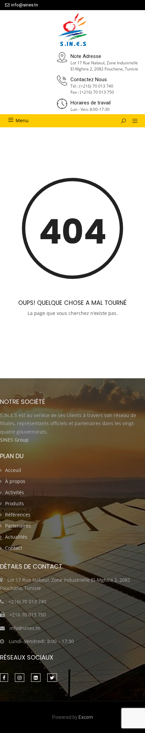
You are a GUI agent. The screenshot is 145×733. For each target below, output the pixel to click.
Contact (13, 548)
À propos (15, 481)
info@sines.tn (24, 4)
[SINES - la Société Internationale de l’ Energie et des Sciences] (72, 30)
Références (17, 514)
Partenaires (18, 525)
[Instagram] (19, 677)
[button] (132, 121)
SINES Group (14, 440)
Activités (14, 492)
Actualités (16, 537)
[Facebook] (4, 677)
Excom (86, 717)
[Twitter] (52, 677)
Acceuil (13, 470)
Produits (14, 503)
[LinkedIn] (35, 677)
